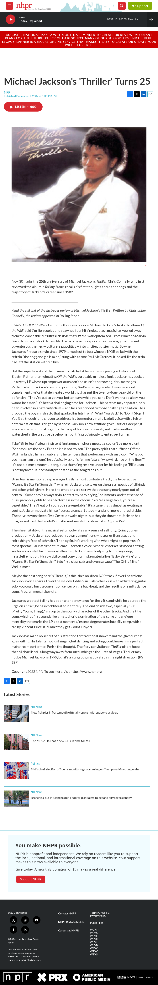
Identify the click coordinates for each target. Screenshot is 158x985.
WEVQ (94, 951)
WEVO (94, 948)
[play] (11, 19)
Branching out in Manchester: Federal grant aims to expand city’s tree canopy (81, 797)
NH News (36, 707)
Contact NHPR (67, 913)
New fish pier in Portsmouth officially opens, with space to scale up (74, 712)
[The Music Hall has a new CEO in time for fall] (16, 742)
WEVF (93, 935)
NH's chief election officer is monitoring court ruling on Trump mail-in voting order (85, 769)
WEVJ (93, 942)
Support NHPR (30, 879)
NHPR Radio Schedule (71, 922)
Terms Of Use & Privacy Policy (99, 914)
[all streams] (152, 19)
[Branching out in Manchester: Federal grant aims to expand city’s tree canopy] (16, 799)
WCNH (94, 929)
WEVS (94, 954)
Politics (35, 763)
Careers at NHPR (68, 930)
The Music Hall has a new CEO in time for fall (60, 741)
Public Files (96, 922)
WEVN (94, 945)
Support (141, 6)
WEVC (94, 932)
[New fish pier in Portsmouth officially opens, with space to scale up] (16, 713)
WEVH (94, 939)
